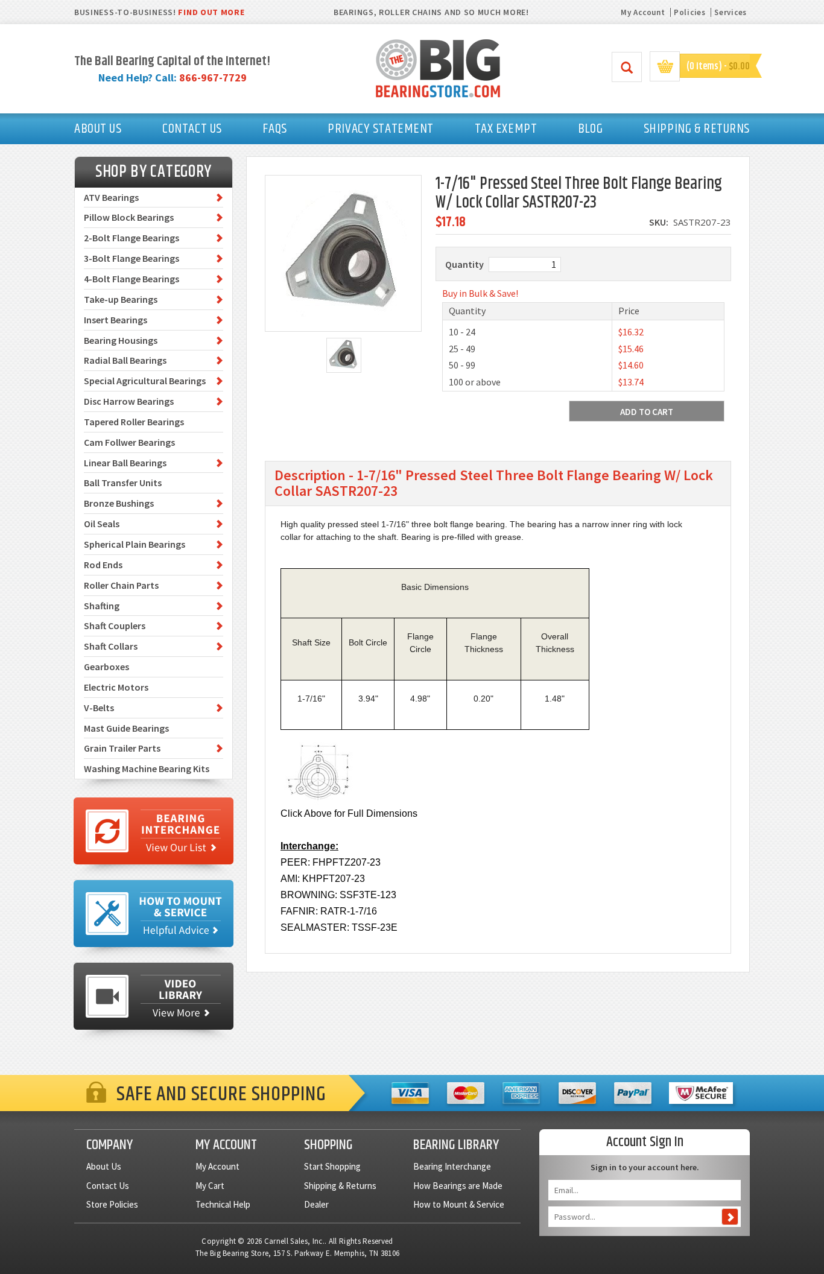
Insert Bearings (115, 320)
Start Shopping (332, 1166)
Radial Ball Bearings (125, 360)
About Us (103, 1166)
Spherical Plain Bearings (134, 544)
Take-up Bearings (120, 299)
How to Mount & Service (458, 1204)
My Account (643, 12)
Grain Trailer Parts (122, 748)
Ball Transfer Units (123, 483)
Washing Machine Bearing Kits (146, 768)
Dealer (316, 1204)
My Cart (209, 1185)
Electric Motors (116, 687)
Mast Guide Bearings (126, 728)
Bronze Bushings (119, 503)
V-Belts (99, 708)
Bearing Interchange (452, 1166)
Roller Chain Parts (121, 585)
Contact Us (107, 1185)
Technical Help (222, 1204)
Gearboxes (106, 667)
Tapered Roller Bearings (134, 422)
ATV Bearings (111, 197)
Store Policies (112, 1204)
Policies (690, 12)
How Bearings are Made (457, 1185)
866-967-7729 (213, 77)
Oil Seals (101, 524)
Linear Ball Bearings (125, 463)
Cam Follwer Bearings (129, 442)
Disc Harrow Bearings (129, 401)
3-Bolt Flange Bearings (131, 258)
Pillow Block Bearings (129, 217)
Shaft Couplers (114, 626)
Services (730, 12)
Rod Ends (103, 565)
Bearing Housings (120, 340)
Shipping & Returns (340, 1185)
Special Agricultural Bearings (145, 381)
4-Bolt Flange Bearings (131, 279)
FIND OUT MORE (211, 12)
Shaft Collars (111, 646)
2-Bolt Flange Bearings (131, 238)
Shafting (101, 606)
